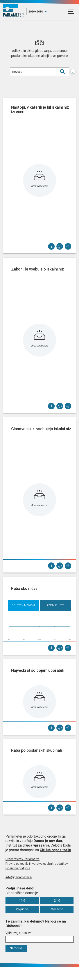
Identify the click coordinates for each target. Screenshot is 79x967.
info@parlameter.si (18, 877)
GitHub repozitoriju (55, 850)
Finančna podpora (17, 868)
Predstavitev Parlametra (22, 859)
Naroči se (16, 948)
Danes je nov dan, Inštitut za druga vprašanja (34, 843)
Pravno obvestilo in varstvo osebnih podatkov (36, 863)
